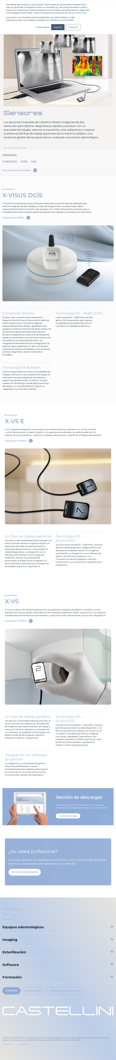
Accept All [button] (58, 27)
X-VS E (24, 161)
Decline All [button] (73, 27)
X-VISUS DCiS (9, 161)
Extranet (7, 919)
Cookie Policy (23, 1044)
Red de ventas (33, 990)
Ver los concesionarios (25, 872)
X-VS (33, 161)
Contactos (12, 990)
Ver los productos (15, 147)
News (5, 914)
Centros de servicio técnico (65, 990)
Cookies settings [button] (42, 27)
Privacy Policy (80, 12)
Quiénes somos (11, 909)
